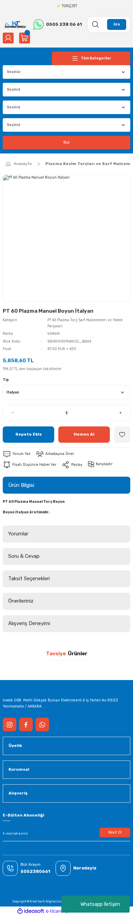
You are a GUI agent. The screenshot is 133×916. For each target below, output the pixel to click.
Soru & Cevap (24, 556)
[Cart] (24, 38)
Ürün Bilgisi (21, 485)
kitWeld (53, 333)
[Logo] (15, 24)
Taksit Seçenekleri (29, 578)
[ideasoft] (30, 911)
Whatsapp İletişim (100, 904)
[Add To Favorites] (122, 434)
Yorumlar (18, 534)
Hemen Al (84, 434)
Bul (66, 142)
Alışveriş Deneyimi (29, 623)
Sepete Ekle (28, 434)
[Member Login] (8, 38)
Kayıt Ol (115, 832)
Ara (117, 24)
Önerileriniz (20, 601)
